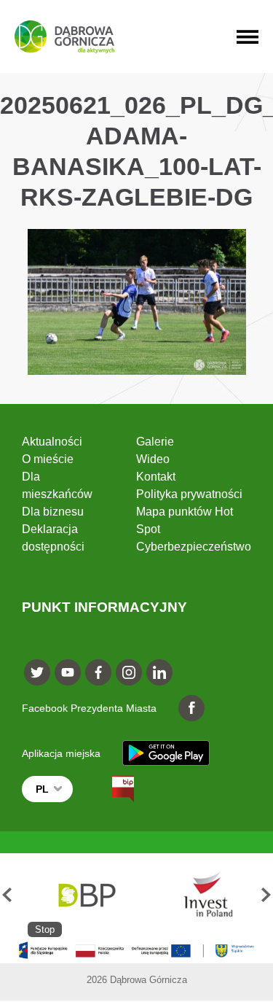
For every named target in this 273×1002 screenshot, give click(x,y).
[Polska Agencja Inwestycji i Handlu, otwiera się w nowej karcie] (201, 895)
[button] (7, 895)
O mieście (48, 459)
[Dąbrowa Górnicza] (64, 36)
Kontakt (155, 476)
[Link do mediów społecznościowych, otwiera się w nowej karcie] (37, 672)
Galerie (155, 441)
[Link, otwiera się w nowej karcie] (110, 789)
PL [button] (42, 789)
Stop (45, 929)
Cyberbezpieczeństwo (193, 546)
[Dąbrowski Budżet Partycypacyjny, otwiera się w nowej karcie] (85, 895)
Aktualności (52, 441)
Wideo (153, 459)
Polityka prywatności (189, 494)
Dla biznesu (53, 511)
